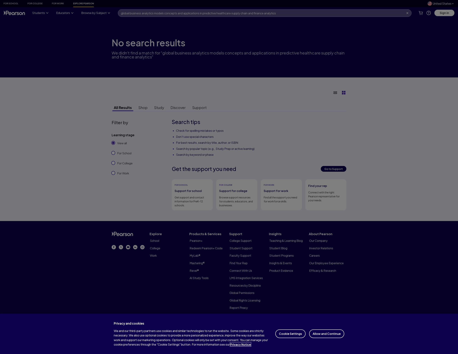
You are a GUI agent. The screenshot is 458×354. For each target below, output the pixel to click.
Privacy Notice (240, 344)
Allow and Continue (327, 334)
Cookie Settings (290, 334)
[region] (229, 334)
